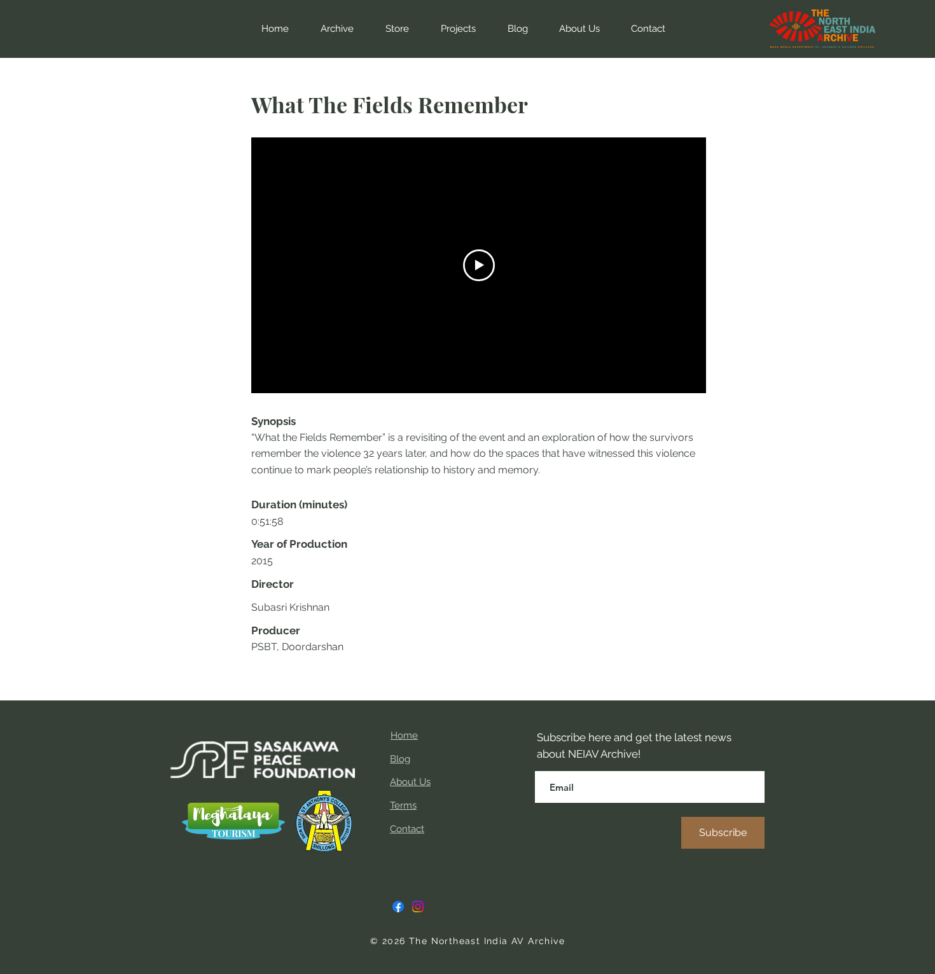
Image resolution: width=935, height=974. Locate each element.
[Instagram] (418, 906)
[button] (391, 28)
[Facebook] (398, 906)
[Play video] (479, 265)
